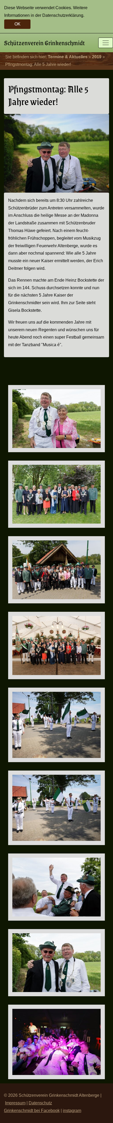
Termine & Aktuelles (68, 57)
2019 (96, 57)
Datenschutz (40, 1103)
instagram (72, 1110)
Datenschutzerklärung (62, 15)
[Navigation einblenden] (105, 43)
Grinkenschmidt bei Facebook (32, 1110)
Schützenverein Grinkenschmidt (44, 43)
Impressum (15, 1103)
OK (17, 24)
